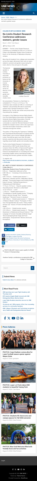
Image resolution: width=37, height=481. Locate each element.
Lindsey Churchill (17, 236)
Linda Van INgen (7, 236)
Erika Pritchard (17, 420)
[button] (3, 246)
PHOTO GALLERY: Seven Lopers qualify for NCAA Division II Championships (19, 251)
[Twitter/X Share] (3, 239)
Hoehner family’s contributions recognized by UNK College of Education (18, 258)
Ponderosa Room (8, 240)
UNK (32, 240)
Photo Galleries (9, 327)
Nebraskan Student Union (10, 238)
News (23, 31)
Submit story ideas (8, 280)
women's (5, 241)
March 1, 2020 (7, 43)
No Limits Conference (24, 238)
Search (32, 268)
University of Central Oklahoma (22, 240)
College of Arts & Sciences (12, 31)
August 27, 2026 (7, 358)
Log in (3, 460)
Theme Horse (21, 476)
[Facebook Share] (3, 235)
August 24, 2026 (7, 420)
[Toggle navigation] (3, 13)
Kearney (28, 234)
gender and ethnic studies (13, 234)
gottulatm (16, 358)
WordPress (24, 478)
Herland (23, 234)
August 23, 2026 (7, 451)
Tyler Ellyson (15, 43)
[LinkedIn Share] (3, 242)
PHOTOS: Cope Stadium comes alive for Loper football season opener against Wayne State (18, 354)
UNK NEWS (8, 6)
